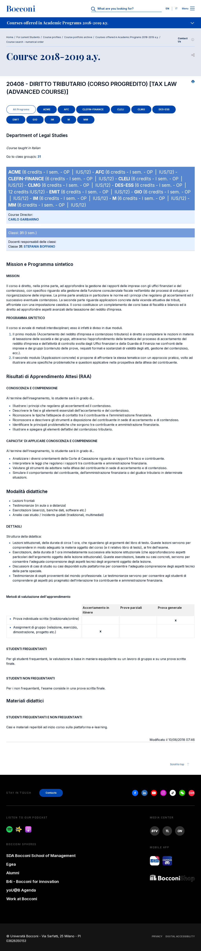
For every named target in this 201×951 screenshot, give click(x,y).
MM (85, 119)
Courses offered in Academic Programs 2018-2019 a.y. (126, 37)
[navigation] (100, 22)
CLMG (141, 109)
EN (167, 8)
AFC (66, 109)
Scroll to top (177, 764)
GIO (35, 119)
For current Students (28, 37)
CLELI (120, 109)
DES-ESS (164, 109)
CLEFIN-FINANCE (93, 109)
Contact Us (182, 40)
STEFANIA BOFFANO (39, 246)
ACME (46, 109)
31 (39, 157)
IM (52, 119)
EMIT (16, 119)
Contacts (51, 792)
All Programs (21, 109)
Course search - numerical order (25, 41)
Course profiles (52, 37)
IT (176, 8)
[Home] (20, 9)
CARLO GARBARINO (23, 219)
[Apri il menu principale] (192, 9)
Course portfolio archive (78, 37)
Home (9, 37)
